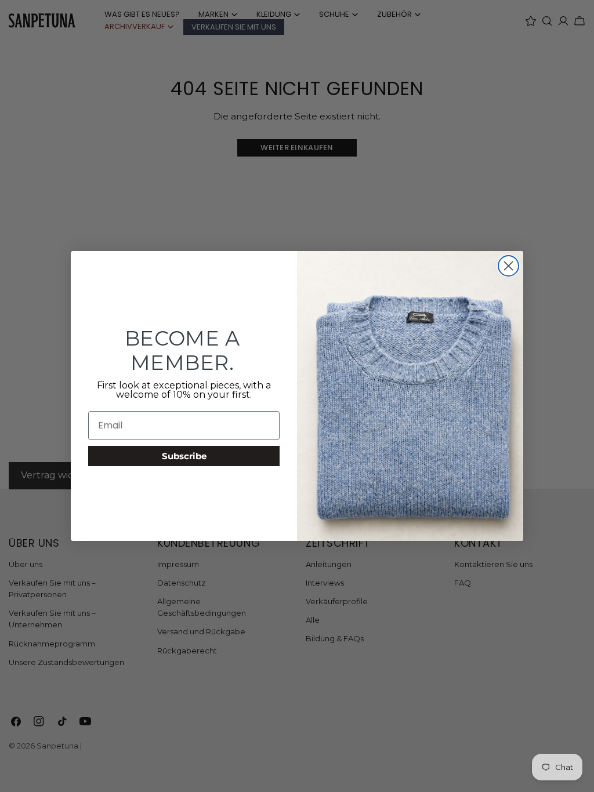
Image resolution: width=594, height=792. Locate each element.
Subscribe (184, 456)
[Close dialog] (508, 266)
